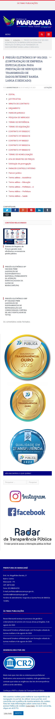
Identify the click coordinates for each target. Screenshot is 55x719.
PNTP (14, 690)
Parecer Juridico (15, 173)
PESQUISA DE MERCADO (19, 117)
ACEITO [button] (18, 713)
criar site (18, 675)
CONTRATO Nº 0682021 (19, 140)
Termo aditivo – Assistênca (20, 177)
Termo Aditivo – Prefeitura (20, 191)
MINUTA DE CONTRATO (19, 103)
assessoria (20, 678)
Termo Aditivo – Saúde (18, 196)
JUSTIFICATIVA (15, 99)
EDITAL (12, 94)
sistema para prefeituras (34, 675)
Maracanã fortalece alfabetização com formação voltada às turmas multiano (28, 6)
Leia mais (30, 706)
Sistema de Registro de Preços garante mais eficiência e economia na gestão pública (15, 250)
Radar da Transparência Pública (31, 690)
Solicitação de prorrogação (20, 163)
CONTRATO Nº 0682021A (19, 145)
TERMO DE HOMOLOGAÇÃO (21, 154)
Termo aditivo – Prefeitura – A (21, 187)
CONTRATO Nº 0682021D (19, 150)
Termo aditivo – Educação (19, 182)
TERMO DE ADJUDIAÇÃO (19, 126)
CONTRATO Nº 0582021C (19, 131)
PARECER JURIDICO (17, 113)
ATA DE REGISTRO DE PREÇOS (22, 159)
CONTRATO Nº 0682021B (19, 136)
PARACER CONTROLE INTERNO (22, 168)
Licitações (48, 87)
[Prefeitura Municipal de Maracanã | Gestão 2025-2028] (27, 21)
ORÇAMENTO (14, 108)
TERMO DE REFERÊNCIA (19, 122)
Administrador (12, 87)
